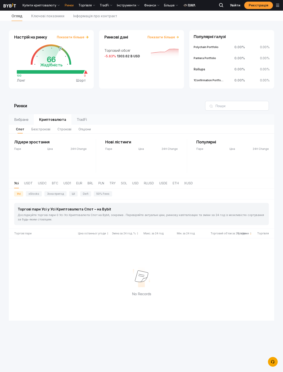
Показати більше (70, 37)
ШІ (73, 193)
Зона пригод (55, 193)
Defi (85, 193)
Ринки (69, 5)
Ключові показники (47, 16)
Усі (19, 193)
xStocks (34, 193)
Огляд (16, 16)
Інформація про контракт (95, 16)
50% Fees (102, 193)
